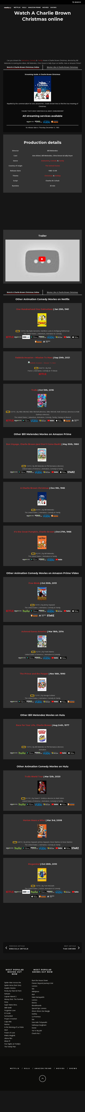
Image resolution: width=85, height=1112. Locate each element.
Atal (33, 994)
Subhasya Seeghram (39, 1025)
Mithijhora (35, 991)
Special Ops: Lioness (39, 1008)
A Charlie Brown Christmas (34, 488)
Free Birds (34, 583)
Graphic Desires (10, 988)
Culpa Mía (7, 1022)
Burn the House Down (40, 980)
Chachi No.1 (36, 1033)
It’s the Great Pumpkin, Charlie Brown (34, 531)
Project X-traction (10, 1019)
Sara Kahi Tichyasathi (39, 1022)
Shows (53, 7)
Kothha (34, 1014)
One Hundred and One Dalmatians (34, 309)
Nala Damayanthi (38, 997)
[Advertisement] (42, 40)
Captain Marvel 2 (10, 996)
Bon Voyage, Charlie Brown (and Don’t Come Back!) (33, 444)
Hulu (24, 7)
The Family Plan (10, 1047)
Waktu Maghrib (9, 1035)
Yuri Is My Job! (37, 1031)
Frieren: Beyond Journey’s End (42, 983)
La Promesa (36, 1017)
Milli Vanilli (8, 1008)
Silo (33, 989)
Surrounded (8, 1016)
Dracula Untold (18, 949)
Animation (25, 60)
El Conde (7, 1013)
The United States (52, 166)
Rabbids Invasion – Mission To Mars (33, 357)
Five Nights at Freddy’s (12, 1044)
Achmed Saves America (34, 631)
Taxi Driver (69, 949)
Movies (45, 7)
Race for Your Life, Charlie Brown (33, 725)
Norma (6, 1024)
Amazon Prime (34, 7)
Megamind (34, 864)
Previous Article (17, 946)
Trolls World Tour (34, 776)
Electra (34, 1003)
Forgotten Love (9, 1010)
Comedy (33, 60)
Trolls (34, 390)
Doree (34, 1028)
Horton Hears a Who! (34, 820)
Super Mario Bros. (10, 1005)
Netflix (17, 7)
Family (40, 60)
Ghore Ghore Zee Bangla (41, 1011)
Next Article (70, 946)
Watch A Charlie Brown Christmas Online (23, 67)
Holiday (58, 176)
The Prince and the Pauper (34, 673)
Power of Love (9, 1033)
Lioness (34, 986)
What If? (7, 1041)
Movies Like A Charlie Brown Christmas (62, 67)
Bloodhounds (36, 1005)
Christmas (48, 176)
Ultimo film (8, 1038)
